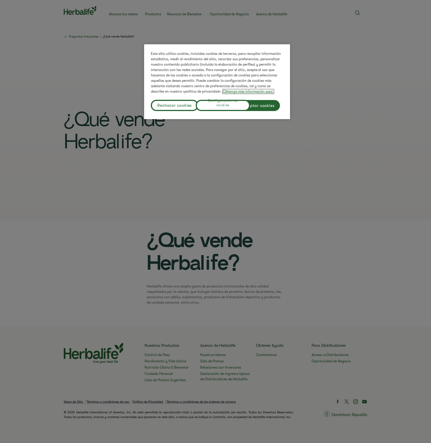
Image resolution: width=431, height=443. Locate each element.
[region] (217, 81)
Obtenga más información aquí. (248, 91)
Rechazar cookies (174, 105)
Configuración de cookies (223, 103)
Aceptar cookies (259, 105)
